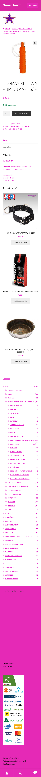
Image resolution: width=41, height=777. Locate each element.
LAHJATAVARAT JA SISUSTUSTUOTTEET (19, 536)
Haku (20, 773)
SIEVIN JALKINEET (11, 559)
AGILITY (13, 409)
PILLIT (12, 417)
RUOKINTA (11, 506)
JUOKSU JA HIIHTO (17, 425)
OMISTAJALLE (10, 533)
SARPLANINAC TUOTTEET (14, 544)
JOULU (10, 510)
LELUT (10, 394)
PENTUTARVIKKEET (14, 494)
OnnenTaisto (12, 5)
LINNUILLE (8, 521)
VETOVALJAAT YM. (16, 436)
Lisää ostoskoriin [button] (20, 242)
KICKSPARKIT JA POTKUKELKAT (21, 471)
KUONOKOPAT (15, 444)
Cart (31, 771)
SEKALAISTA (9, 567)
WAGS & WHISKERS (11, 548)
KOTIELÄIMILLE (10, 529)
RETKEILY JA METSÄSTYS (13, 556)
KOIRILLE (15, 29)
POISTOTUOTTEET (12, 571)
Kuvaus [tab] (5, 140)
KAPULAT (13, 448)
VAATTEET (11, 502)
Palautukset (7, 666)
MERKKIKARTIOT (16, 452)
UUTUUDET (9, 575)
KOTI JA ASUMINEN (14, 483)
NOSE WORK (14, 429)
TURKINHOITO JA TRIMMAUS (18, 486)
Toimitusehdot (8, 663)
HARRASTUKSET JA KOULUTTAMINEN (21, 402)
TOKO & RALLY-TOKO (17, 456)
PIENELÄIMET (9, 517)
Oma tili (7, 773)
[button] (35, 43)
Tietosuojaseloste (10, 761)
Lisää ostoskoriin (21, 113)
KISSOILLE (8, 513)
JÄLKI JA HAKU (15, 413)
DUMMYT (18, 31)
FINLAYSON (9, 540)
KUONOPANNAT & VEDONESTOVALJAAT (24, 440)
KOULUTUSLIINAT (16, 405)
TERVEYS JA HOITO (14, 490)
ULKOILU (11, 398)
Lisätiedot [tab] (7, 147)
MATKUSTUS (12, 498)
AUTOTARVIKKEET (11, 579)
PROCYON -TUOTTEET (18, 459)
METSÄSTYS (14, 467)
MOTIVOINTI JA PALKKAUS (19, 475)
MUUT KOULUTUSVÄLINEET (19, 479)
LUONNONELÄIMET (11, 525)
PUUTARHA (9, 552)
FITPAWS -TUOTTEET (17, 463)
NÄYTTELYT (14, 421)
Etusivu (7, 29)
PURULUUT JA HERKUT (16, 390)
